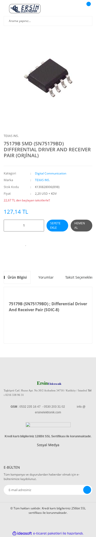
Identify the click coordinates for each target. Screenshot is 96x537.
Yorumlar (46, 277)
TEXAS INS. (11, 136)
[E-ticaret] (47, 533)
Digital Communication (50, 173)
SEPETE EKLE (55, 225)
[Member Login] (75, 8)
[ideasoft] (22, 533)
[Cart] (87, 8)
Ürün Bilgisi (17, 277)
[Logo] (25, 9)
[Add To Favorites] (26, 244)
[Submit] (87, 490)
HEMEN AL (79, 225)
